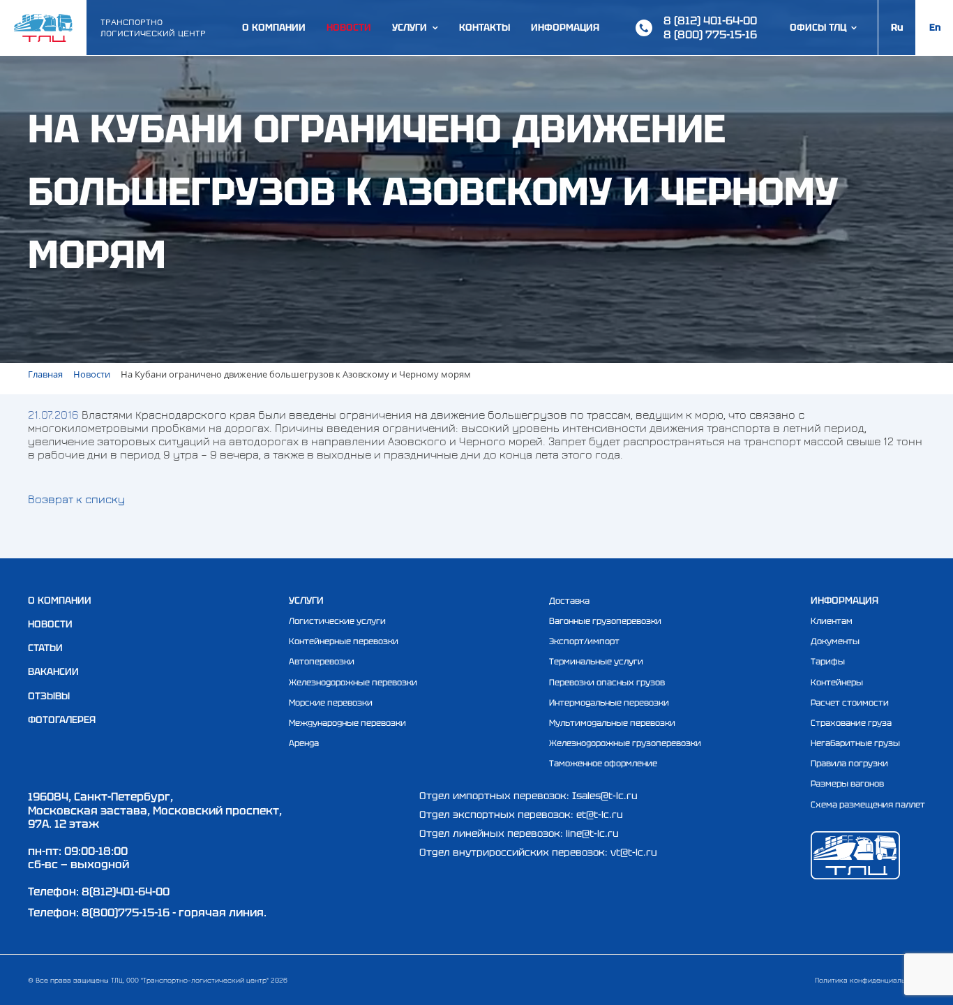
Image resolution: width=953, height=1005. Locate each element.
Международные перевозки (347, 723)
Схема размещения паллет (868, 804)
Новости (349, 28)
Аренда (304, 743)
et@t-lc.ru (599, 814)
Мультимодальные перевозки (612, 723)
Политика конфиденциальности (870, 980)
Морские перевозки (331, 702)
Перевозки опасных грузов (607, 682)
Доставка (569, 600)
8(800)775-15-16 (126, 912)
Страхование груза (851, 723)
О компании (274, 28)
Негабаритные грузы (855, 743)
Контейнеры (837, 682)
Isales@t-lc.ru (605, 795)
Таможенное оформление (603, 763)
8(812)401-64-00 (126, 891)
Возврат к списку (76, 499)
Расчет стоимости (850, 702)
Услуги (409, 28)
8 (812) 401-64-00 (710, 20)
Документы (835, 641)
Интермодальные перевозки (609, 702)
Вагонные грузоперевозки (605, 621)
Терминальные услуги (596, 661)
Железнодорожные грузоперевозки (625, 743)
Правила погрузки (849, 763)
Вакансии (53, 671)
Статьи (45, 647)
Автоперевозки (321, 661)
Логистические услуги (337, 621)
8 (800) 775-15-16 (710, 34)
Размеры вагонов (847, 783)
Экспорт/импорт (584, 641)
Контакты (484, 28)
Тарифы (828, 661)
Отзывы (49, 696)
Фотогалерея (62, 719)
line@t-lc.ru (592, 833)
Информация (565, 28)
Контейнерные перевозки (343, 641)
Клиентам (832, 621)
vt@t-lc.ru (633, 852)
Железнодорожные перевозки (353, 682)
